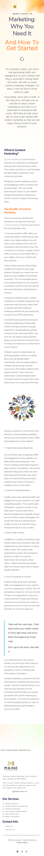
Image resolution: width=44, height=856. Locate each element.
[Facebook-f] (22, 851)
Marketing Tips (25, 750)
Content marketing (12, 159)
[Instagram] (26, 851)
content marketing (12, 225)
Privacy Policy (22, 842)
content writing (12, 750)
